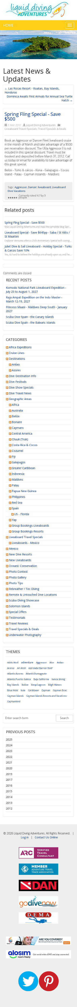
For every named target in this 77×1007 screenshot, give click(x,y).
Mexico (13, 548)
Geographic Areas (20, 399)
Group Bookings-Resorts (27, 531)
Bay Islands (13, 684)
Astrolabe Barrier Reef (40, 668)
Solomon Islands (19, 606)
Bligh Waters (54, 684)
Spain (15, 508)
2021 (9, 762)
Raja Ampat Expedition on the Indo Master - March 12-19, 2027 (34, 299)
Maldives (17, 479)
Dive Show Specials (21, 387)
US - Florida (21, 514)
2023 (9, 751)
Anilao (16, 364)
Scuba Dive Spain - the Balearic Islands (30, 322)
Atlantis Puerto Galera (19, 679)
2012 (9, 808)
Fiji (13, 456)
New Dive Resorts (20, 554)
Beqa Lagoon (38, 684)
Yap (14, 520)
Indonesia (18, 474)
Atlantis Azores (15, 673)
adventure (27, 662)
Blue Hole (12, 690)
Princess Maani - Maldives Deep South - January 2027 (36, 309)
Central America (22, 433)
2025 (9, 739)
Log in (25, 837)
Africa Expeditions (20, 347)
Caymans (18, 428)
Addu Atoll (12, 662)
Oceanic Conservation (23, 566)
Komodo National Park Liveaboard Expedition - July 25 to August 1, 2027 (36, 289)
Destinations (17, 359)
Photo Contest (18, 571)
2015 (9, 791)
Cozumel (17, 451)
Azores (16, 370)
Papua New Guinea (24, 491)
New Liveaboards (20, 560)
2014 (9, 797)
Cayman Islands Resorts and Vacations (46, 695)
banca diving (58, 679)
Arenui (10, 668)
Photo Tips (16, 583)
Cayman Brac (60, 690)
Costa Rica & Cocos (24, 445)
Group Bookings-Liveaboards (30, 525)
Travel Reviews (18, 623)
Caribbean (33, 690)
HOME (8, 25)
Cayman (46, 690)
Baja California (41, 679)
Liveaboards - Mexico (25, 543)
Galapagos (18, 462)
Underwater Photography (25, 635)
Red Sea (17, 502)
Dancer (32, 187)
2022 (9, 757)
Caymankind (13, 701)
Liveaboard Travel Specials (21, 129)
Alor (52, 662)
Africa (15, 405)
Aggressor (21, 187)
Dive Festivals (17, 382)
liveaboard (44, 187)
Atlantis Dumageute (36, 673)
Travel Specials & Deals (52, 129)
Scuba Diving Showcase (24, 600)
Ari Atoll (21, 668)
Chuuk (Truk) (20, 439)
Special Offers (17, 612)
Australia (17, 410)
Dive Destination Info (22, 376)
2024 (9, 745)
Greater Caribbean (23, 468)
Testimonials (17, 617)
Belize (16, 416)
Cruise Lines (16, 353)
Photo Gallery (17, 577)
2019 (9, 774)
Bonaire (17, 422)
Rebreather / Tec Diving (24, 589)
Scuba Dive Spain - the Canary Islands (30, 317)
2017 (9, 780)
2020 (9, 768)
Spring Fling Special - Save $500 (33, 116)
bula (23, 690)
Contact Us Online (46, 837)
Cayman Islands (15, 695)
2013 (9, 803)
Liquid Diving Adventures (41, 125)
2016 (9, 785)
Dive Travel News (20, 393)
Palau (15, 485)
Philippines (18, 497)
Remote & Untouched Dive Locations (33, 594)
